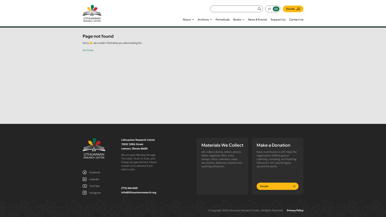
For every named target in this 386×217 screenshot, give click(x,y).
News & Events (257, 19)
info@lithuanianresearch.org (138, 192)
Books (237, 19)
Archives (203, 19)
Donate (290, 9)
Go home (88, 50)
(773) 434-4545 (129, 188)
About (187, 19)
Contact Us (296, 19)
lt (269, 9)
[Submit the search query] (259, 9)
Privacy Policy (295, 210)
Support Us (278, 19)
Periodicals (223, 19)
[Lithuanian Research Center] (94, 148)
